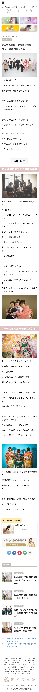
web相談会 (31, 669)
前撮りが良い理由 (16, 658)
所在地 (32, 667)
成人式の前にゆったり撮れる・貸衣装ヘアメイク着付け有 (19, 685)
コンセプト (27, 658)
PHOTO (24, 662)
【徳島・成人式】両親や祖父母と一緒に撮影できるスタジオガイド (25, 613)
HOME (7, 658)
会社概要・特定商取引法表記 (23, 671)
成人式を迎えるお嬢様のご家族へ (18, 665)
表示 (22, 161)
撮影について (15, 662)
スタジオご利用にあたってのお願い (15, 669)
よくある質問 (12, 667)
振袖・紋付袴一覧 (18, 660)
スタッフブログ (22, 667)
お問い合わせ (8, 671)
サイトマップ (26, 673)
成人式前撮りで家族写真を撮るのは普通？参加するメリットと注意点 (25, 580)
